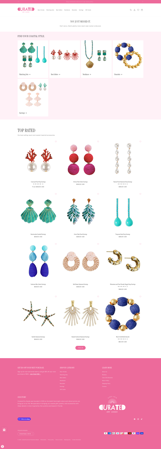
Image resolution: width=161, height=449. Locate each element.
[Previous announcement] (18, 1)
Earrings (22, 113)
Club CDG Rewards (107, 377)
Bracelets (117, 74)
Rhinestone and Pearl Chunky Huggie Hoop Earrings (122, 284)
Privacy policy (51, 439)
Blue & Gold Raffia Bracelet (122, 337)
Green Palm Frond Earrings (80, 234)
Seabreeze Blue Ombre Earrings (38, 284)
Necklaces (86, 74)
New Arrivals (63, 372)
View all (80, 348)
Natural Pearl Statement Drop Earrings (122, 182)
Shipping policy (67, 439)
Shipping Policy (106, 383)
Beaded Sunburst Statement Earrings (80, 337)
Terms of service (59, 439)
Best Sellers (54, 74)
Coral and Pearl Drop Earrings (38, 182)
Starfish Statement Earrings (38, 337)
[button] (131, 10)
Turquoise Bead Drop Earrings (122, 234)
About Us (104, 372)
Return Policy (105, 380)
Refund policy (43, 439)
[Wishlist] (138, 10)
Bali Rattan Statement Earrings (80, 284)
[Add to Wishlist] (56, 142)
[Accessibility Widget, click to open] (2, 446)
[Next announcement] (143, 1)
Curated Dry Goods (26, 439)
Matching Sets (23, 74)
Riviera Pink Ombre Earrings (80, 182)
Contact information (76, 439)
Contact (104, 386)
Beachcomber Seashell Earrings (38, 234)
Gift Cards (62, 389)
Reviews (104, 374)
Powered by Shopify (34, 439)
